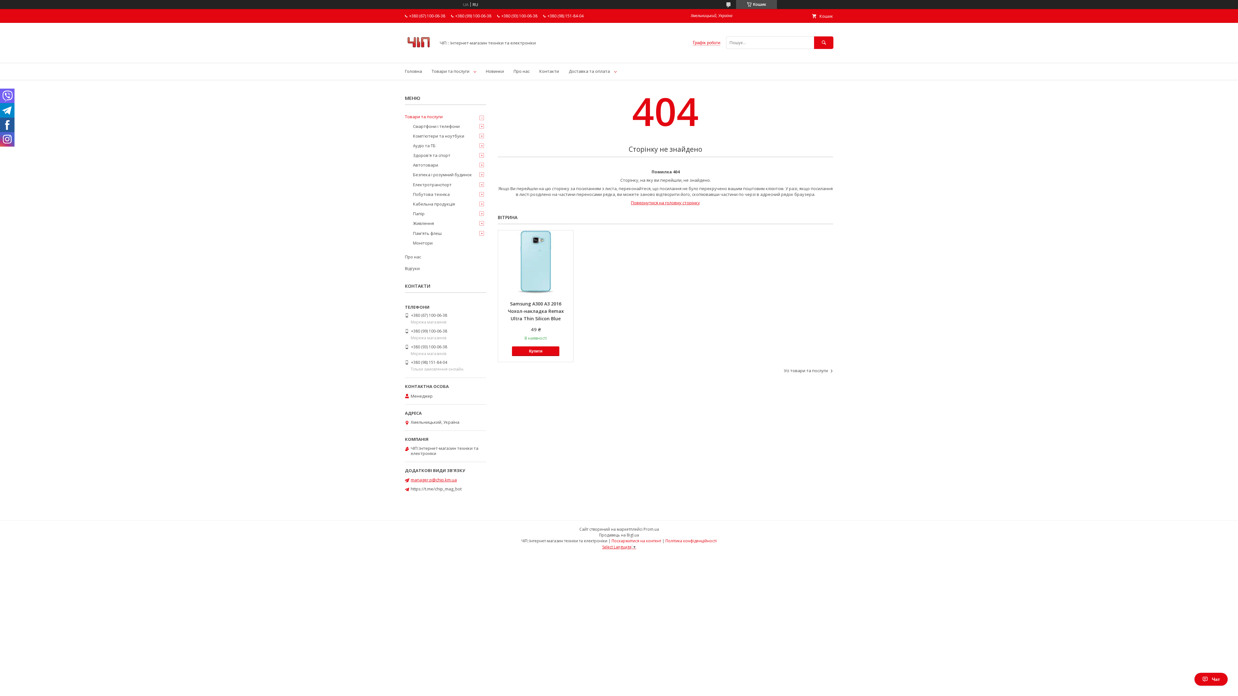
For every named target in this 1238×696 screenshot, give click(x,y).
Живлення (423, 223)
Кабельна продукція (434, 204)
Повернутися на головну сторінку (665, 203)
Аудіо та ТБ (424, 146)
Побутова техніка (431, 194)
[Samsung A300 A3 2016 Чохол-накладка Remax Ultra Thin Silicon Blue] (535, 262)
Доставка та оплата (589, 71)
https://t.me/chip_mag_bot (436, 488)
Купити (535, 351)
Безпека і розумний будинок (442, 175)
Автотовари (425, 165)
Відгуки (412, 268)
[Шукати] (823, 42)
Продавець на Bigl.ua (619, 535)
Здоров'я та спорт (431, 155)
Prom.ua (651, 529)
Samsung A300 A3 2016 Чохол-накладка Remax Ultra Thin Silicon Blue (536, 311)
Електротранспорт (432, 185)
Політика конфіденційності (691, 541)
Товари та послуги (450, 71)
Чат (1216, 679)
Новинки (495, 71)
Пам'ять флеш (427, 233)
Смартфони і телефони (436, 126)
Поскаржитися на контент (636, 541)
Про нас (522, 71)
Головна (413, 71)
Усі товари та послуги (806, 370)
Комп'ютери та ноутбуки (438, 136)
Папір (419, 214)
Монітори (423, 243)
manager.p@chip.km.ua (434, 479)
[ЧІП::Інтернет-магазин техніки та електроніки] (418, 54)
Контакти (549, 71)
